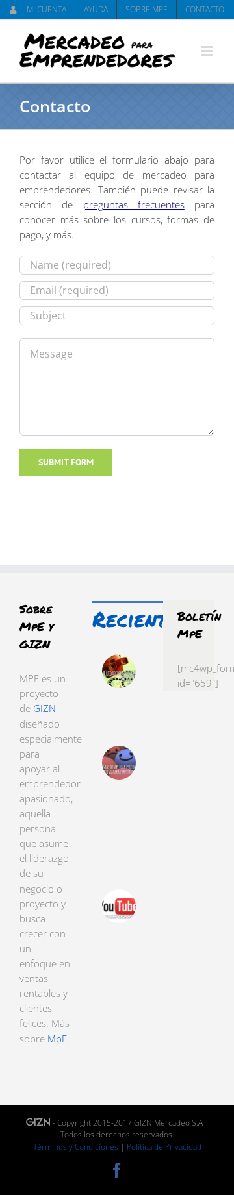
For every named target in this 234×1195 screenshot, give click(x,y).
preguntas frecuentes (134, 204)
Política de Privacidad (164, 1146)
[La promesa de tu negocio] (119, 671)
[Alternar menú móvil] (207, 51)
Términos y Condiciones (75, 1146)
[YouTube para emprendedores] (119, 906)
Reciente (134, 619)
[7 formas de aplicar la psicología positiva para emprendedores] (119, 763)
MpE (57, 1038)
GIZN (44, 708)
